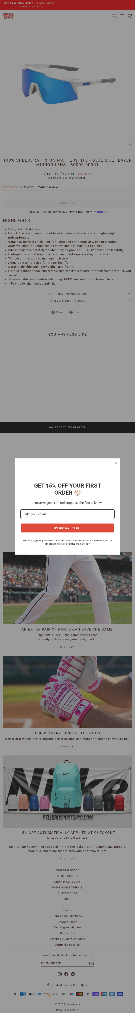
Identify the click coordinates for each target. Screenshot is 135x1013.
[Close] (116, 462)
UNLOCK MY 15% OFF (67, 528)
